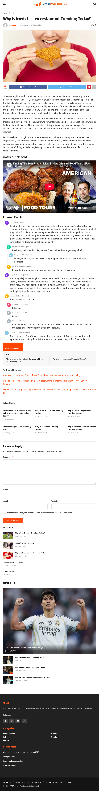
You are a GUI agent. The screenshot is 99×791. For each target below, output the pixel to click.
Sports (54, 733)
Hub (4, 737)
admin (13, 25)
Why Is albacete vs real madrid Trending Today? (24, 648)
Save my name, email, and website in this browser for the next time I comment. (39, 513)
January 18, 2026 (21, 536)
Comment (8, 457)
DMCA (69, 782)
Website (55, 501)
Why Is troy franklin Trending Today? (30, 533)
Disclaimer (7, 782)
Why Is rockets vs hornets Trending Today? (32, 677)
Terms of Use (36, 782)
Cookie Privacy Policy (54, 782)
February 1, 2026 (26, 25)
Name (6, 489)
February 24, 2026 (9, 419)
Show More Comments (13, 348)
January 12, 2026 (21, 661)
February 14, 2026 (21, 556)
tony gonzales (10, 571)
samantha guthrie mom (24, 543)
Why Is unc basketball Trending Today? (69, 359)
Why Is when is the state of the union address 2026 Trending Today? (17, 413)
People (6, 740)
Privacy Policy (21, 782)
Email (6, 501)
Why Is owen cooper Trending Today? (30, 657)
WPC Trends (14, 786)
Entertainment (9, 733)
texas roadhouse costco (14, 563)
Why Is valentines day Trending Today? (31, 553)
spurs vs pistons (10, 765)
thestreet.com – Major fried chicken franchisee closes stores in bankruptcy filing (41, 375)
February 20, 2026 (21, 680)
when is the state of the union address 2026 (21, 752)
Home (5, 13)
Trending (12, 13)
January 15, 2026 (11, 651)
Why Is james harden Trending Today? (30, 667)
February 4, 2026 (21, 546)
